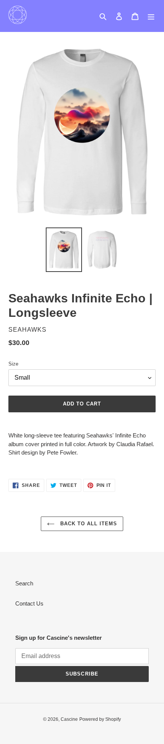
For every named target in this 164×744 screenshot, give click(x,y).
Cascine (69, 719)
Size (13, 364)
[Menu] (151, 16)
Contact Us (29, 603)
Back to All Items (87, 523)
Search (24, 583)
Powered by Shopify (100, 719)
